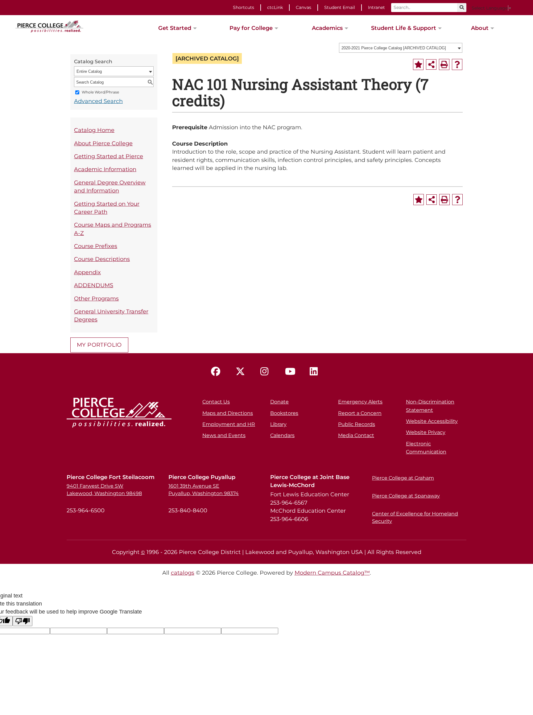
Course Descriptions (102, 259)
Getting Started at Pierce (108, 156)
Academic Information (105, 169)
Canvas (303, 7)
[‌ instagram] (266, 372)
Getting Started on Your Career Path (106, 207)
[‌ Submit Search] (461, 7)
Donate (279, 402)
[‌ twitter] (242, 372)
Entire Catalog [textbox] (89, 71)
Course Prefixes (95, 246)
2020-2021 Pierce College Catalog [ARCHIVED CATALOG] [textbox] (393, 48)
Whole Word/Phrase (100, 92)
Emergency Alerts (360, 402)
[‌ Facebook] (217, 372)
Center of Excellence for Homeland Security (415, 517)
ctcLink (275, 7)
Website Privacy (425, 432)
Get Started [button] (174, 28)
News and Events (224, 435)
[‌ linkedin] (316, 372)
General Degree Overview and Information (110, 186)
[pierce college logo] (49, 26)
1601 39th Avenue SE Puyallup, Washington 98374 (203, 489)
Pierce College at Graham (403, 478)
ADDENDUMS (93, 285)
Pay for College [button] (251, 28)
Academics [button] (327, 28)
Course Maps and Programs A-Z (112, 228)
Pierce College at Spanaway (406, 496)
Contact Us (216, 402)
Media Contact (356, 435)
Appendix (87, 272)
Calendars (282, 435)
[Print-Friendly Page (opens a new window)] (444, 64)
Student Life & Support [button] (403, 28)
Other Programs (96, 298)
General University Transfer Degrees (111, 315)
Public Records (356, 424)
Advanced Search (98, 101)
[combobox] (400, 48)
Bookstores (284, 413)
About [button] (480, 28)
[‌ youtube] (291, 372)
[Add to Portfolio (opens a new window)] (418, 64)
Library (278, 424)
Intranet (376, 7)
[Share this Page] (431, 64)
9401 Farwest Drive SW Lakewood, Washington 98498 (104, 489)
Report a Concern (360, 413)
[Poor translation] (22, 621)
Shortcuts (243, 7)
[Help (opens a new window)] (457, 64)
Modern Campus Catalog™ (332, 572)
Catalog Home (94, 130)
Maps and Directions (227, 413)
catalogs (182, 572)
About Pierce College (103, 143)
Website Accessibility (432, 421)
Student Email (339, 7)
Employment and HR (228, 424)
